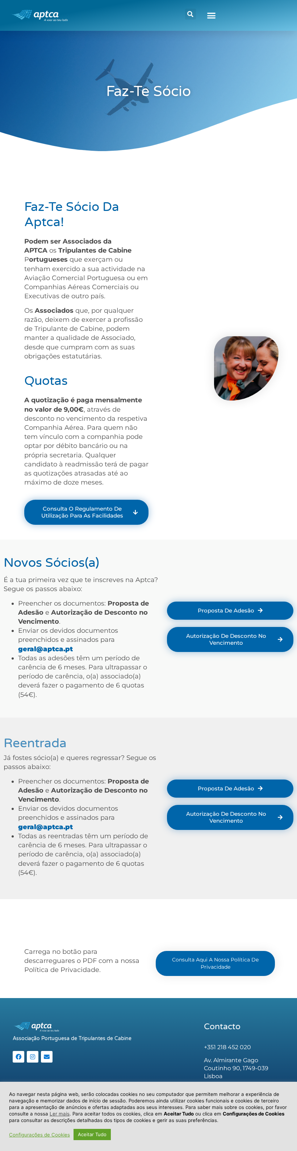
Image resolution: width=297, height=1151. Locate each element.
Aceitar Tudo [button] (92, 1134)
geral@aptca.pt (45, 649)
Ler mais (60, 1114)
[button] (190, 14)
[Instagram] (32, 1057)
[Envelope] (47, 1057)
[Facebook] (18, 1057)
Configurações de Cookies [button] (39, 1135)
